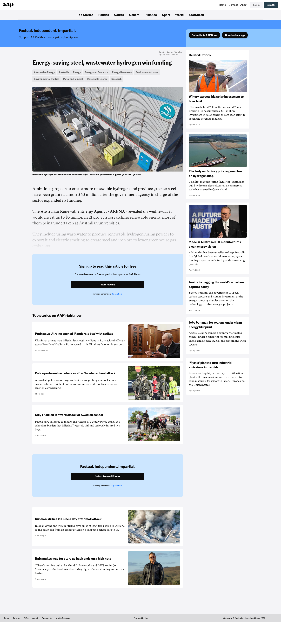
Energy (77, 72)
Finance (151, 14)
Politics (103, 14)
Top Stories (85, 14)
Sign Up (271, 4)
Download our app (235, 35)
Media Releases (63, 618)
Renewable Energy (97, 78)
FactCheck (196, 14)
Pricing (222, 4)
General (134, 14)
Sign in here (117, 294)
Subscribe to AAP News (204, 35)
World (179, 14)
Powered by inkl (141, 618)
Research (116, 78)
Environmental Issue (147, 72)
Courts (119, 14)
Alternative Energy (44, 72)
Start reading (107, 284)
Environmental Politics (46, 78)
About (243, 4)
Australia (64, 72)
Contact (233, 4)
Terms (6, 618)
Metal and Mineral (73, 78)
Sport (166, 14)
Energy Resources (122, 72)
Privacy (16, 618)
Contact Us (47, 618)
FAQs (26, 618)
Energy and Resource (96, 72)
